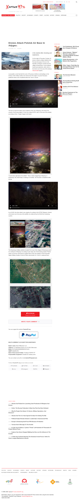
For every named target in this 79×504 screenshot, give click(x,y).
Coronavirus (23, 472)
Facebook (14, 365)
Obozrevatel (35, 70)
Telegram (46, 369)
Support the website (30, 314)
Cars (69, 470)
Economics (30, 15)
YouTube (25, 365)
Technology (58, 470)
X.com (36, 365)
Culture (46, 15)
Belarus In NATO (33, 472)
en (69, 1)
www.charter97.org (18, 491)
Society (24, 15)
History (52, 15)
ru (66, 1)
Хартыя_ (15, 7)
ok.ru (14, 369)
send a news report (48, 1)
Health (65, 470)
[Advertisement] (25, 29)
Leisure (74, 470)
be (64, 1)
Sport (41, 15)
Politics (18, 15)
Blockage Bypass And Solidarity (10, 472)
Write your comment (30, 321)
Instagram (25, 369)
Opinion (57, 15)
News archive (59, 1)
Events (36, 15)
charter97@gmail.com (27, 496)
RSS (36, 369)
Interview (63, 15)
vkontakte (46, 365)
